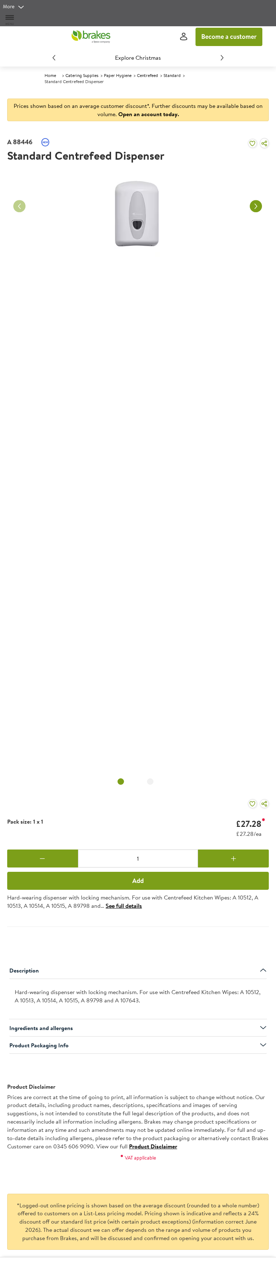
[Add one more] (233, 858)
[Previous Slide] (54, 57)
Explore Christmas (138, 58)
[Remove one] (42, 858)
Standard (172, 75)
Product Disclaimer (153, 1146)
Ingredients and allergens (41, 1028)
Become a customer (229, 36)
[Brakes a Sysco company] (91, 36)
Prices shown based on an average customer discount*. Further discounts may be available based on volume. (138, 110)
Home (50, 75)
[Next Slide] (222, 57)
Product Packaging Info (39, 1045)
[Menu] (10, 19)
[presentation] (138, 999)
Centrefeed (147, 75)
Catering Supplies (81, 75)
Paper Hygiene (118, 75)
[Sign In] (183, 36)
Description (24, 970)
